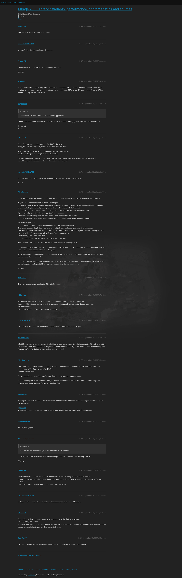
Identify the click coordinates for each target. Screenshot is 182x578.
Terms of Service (56, 569)
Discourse (31, 575)
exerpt (23, 126)
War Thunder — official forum (13, 2)
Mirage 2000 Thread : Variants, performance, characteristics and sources (75, 9)
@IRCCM (22, 408)
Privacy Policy (71, 569)
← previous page (24, 555)
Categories (29, 569)
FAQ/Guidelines (42, 569)
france (20, 19)
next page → (37, 555)
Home (20, 569)
